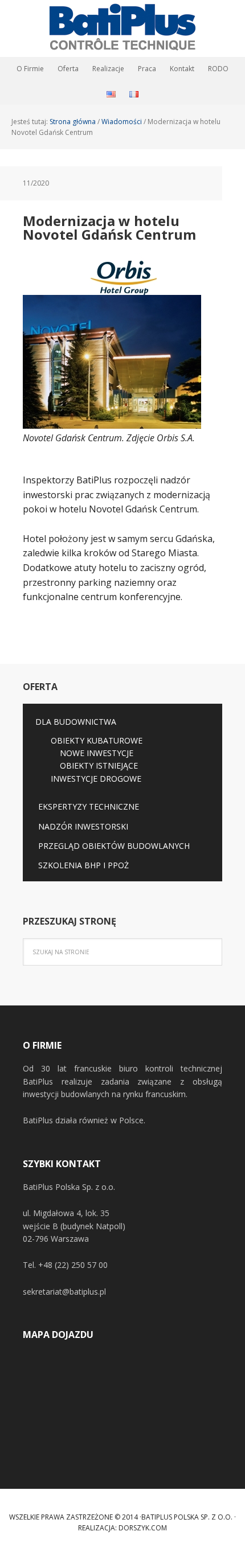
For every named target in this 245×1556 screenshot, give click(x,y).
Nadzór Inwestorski (83, 826)
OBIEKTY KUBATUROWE (96, 740)
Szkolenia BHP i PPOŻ (83, 865)
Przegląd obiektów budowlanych (114, 845)
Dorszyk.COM (143, 1528)
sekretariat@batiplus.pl (64, 1291)
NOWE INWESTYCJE (96, 753)
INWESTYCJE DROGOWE (96, 778)
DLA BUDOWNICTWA (75, 721)
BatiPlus (122, 28)
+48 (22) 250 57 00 (73, 1264)
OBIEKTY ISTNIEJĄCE (99, 765)
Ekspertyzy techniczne (88, 806)
